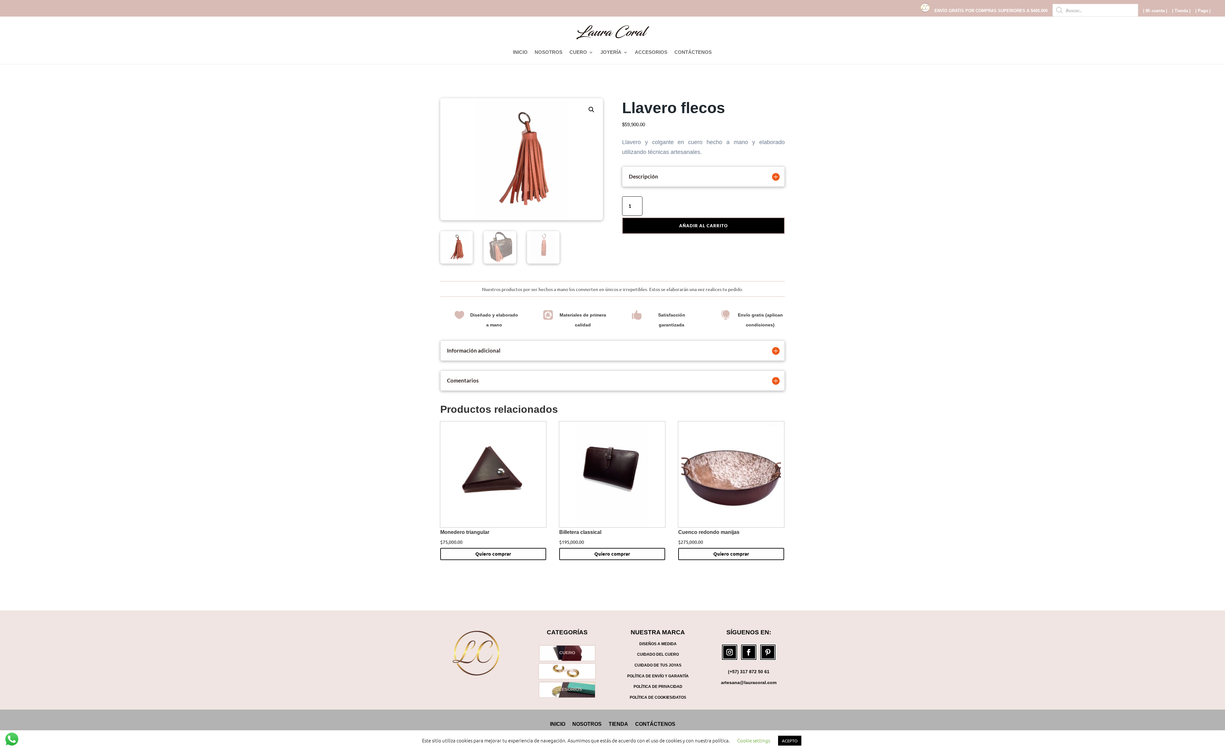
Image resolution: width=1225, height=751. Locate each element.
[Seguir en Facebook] (748, 652)
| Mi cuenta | (1155, 11)
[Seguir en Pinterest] (768, 652)
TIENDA (618, 723)
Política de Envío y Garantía (658, 676)
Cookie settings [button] (753, 740)
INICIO (520, 52)
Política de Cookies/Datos (658, 697)
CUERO (578, 52)
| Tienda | (1181, 11)
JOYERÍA (610, 52)
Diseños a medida (658, 644)
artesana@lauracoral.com (748, 682)
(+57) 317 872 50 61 (748, 671)
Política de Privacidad (658, 686)
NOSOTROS (548, 52)
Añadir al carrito (703, 225)
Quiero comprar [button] (493, 553)
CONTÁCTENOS (693, 52)
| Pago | (1203, 11)
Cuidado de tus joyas (658, 665)
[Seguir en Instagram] (729, 652)
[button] (591, 109)
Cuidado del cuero (658, 654)
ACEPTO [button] (790, 740)
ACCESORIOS (651, 52)
